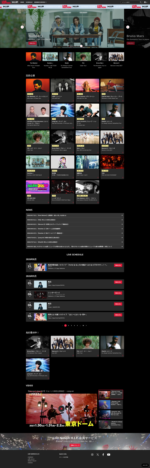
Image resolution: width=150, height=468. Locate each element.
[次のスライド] (137, 28)
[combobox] (130, 2)
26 (83, 325)
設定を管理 (145, 465)
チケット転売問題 (63, 457)
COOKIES (30, 462)
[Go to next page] (86, 325)
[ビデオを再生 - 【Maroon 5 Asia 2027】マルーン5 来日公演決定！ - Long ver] (61, 409)
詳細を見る (118, 265)
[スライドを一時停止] (81, 46)
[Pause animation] (148, 6)
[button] (9, 2)
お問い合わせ (31, 459)
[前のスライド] (13, 28)
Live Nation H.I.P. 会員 (27, 6)
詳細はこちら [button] (74, 445)
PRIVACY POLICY (32, 461)
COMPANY (30, 457)
